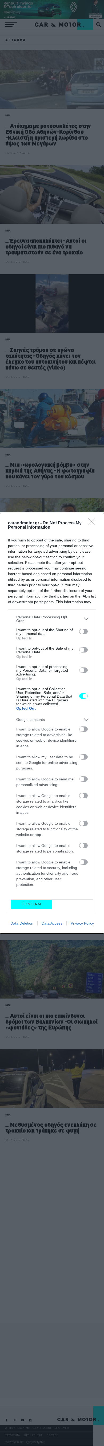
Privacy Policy (82, 923)
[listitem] (52, 619)
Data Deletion (21, 923)
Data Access (52, 923)
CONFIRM (31, 904)
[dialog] (52, 723)
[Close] (94, 523)
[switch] (83, 631)
